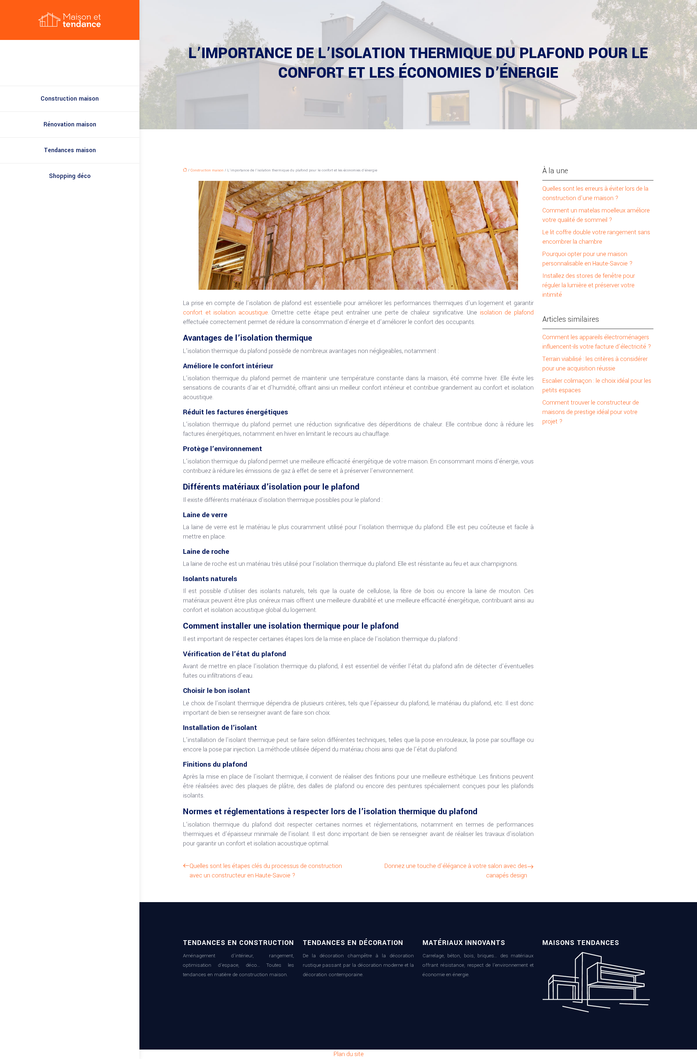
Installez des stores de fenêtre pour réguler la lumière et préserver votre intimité (588, 285)
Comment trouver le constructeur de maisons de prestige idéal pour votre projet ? (590, 412)
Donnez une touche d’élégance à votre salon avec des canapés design (455, 871)
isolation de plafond (507, 312)
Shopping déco (70, 176)
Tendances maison (70, 150)
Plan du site (349, 1054)
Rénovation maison (70, 124)
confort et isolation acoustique (225, 312)
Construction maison (70, 98)
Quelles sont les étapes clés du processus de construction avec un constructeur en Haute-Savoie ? (265, 871)
